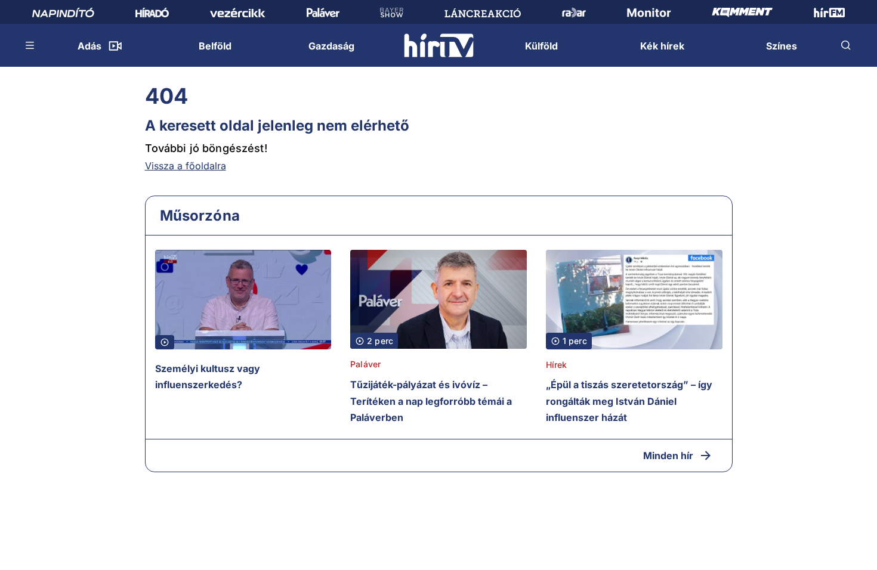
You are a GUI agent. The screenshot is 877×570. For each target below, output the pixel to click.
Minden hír (668, 455)
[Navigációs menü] (30, 45)
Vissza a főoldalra (185, 165)
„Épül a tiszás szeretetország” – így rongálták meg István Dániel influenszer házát (629, 401)
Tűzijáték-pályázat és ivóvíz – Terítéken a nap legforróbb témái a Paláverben (431, 401)
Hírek (556, 365)
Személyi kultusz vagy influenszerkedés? (207, 377)
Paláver (365, 364)
